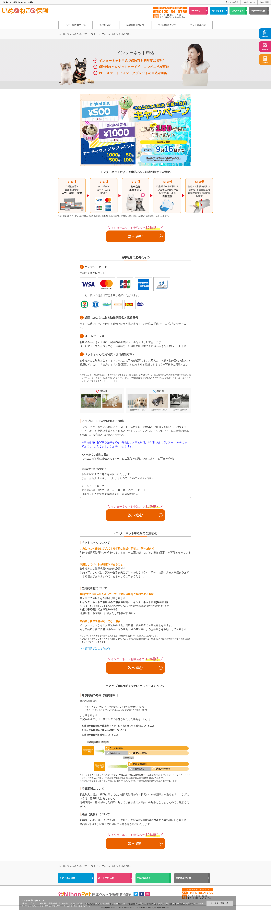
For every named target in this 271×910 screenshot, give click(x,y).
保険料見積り (106, 25)
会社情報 (265, 2)
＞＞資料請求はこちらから (95, 648)
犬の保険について (167, 25)
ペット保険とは (198, 25)
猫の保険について (135, 25)
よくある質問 (233, 2)
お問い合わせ (250, 2)
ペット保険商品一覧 (75, 25)
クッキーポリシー (126, 903)
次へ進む (135, 236)
